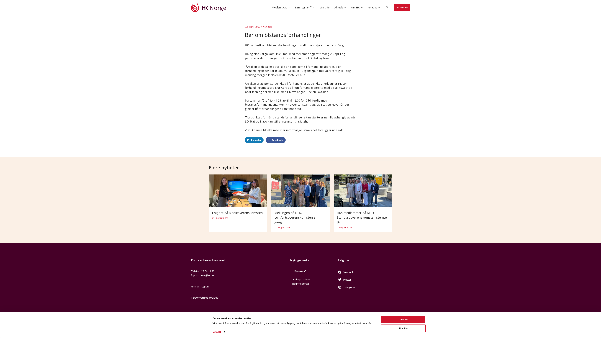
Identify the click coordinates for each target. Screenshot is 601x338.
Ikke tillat (403, 328)
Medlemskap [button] (279, 7)
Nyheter (267, 26)
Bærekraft (300, 271)
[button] (288, 7)
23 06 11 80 (207, 271)
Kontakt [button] (372, 7)
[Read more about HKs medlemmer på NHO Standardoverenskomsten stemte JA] (363, 190)
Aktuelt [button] (338, 7)
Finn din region (200, 286)
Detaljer (217, 331)
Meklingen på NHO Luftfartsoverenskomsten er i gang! (296, 217)
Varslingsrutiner (300, 279)
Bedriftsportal (300, 283)
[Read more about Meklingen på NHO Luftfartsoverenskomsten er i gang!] (300, 190)
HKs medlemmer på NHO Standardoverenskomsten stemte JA (362, 217)
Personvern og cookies (204, 297)
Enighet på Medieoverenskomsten (237, 213)
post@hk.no (207, 275)
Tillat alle (403, 319)
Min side (324, 7)
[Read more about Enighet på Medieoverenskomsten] (238, 190)
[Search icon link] (387, 8)
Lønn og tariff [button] (303, 7)
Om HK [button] (355, 7)
